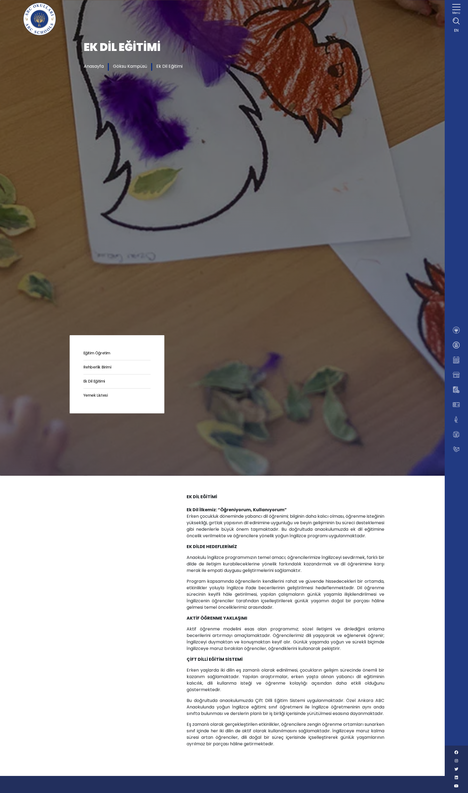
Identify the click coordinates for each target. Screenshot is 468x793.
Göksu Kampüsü (130, 66)
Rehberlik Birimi (97, 367)
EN (456, 30)
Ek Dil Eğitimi (169, 66)
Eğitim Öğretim (96, 353)
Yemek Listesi (95, 395)
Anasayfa (94, 66)
